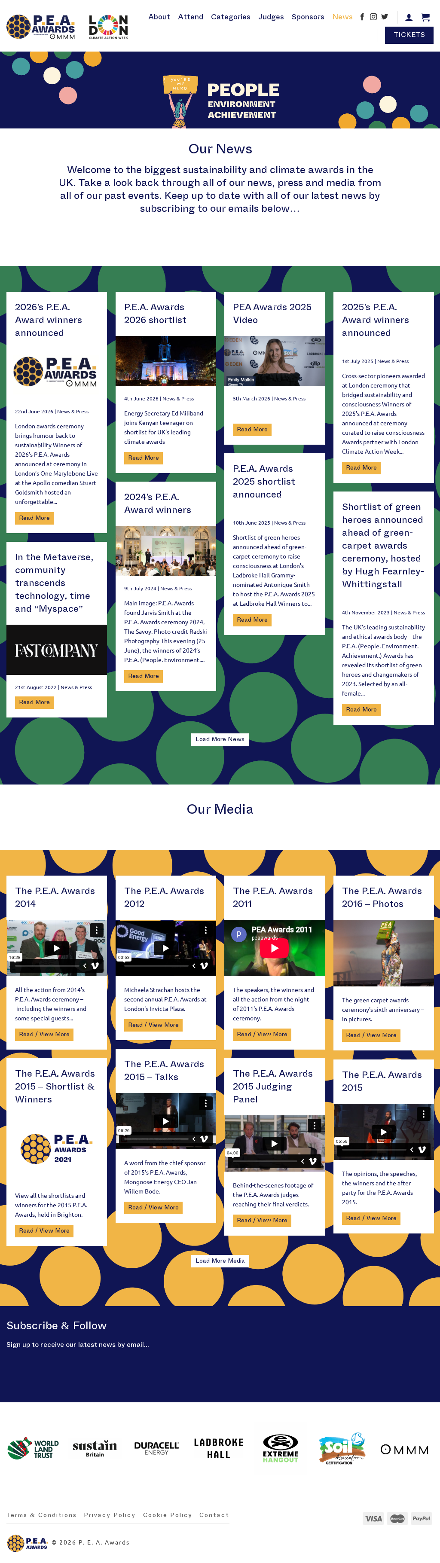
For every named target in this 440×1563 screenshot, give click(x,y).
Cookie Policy (167, 1515)
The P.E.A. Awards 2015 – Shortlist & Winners (55, 1086)
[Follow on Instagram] (373, 17)
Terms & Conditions (41, 1515)
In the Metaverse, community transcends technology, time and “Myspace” (54, 583)
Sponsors (308, 17)
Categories (231, 17)
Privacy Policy (110, 1515)
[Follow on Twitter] (384, 17)
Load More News (220, 739)
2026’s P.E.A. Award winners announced (48, 320)
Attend (190, 17)
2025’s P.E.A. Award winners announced (375, 320)
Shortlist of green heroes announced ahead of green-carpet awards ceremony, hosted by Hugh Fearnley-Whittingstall (383, 545)
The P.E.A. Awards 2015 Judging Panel (273, 1086)
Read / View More (44, 1035)
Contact (214, 1515)
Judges (271, 17)
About (159, 17)
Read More (34, 518)
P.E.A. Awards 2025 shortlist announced (264, 481)
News (342, 17)
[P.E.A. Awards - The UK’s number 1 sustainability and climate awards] (69, 26)
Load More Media (220, 1261)
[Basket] (425, 17)
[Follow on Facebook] (362, 17)
